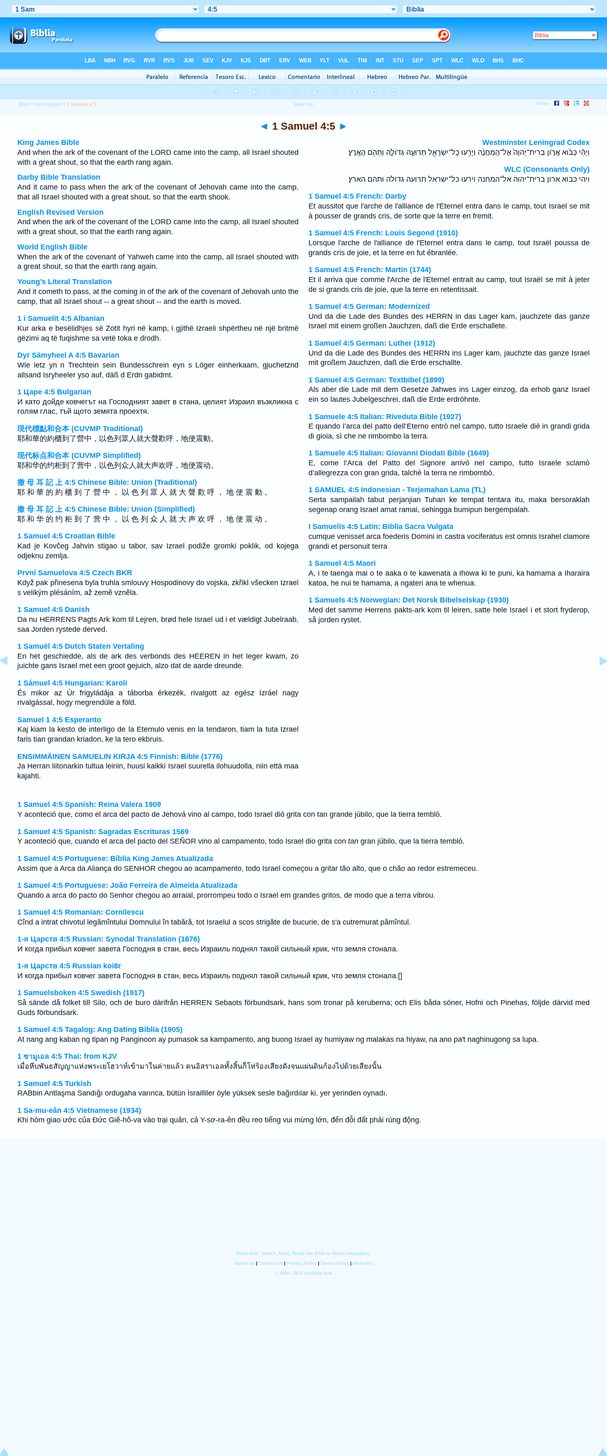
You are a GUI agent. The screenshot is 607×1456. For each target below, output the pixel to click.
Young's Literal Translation (64, 281)
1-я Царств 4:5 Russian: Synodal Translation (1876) (108, 939)
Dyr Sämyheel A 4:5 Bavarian (68, 355)
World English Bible (52, 247)
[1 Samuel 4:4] (10, 679)
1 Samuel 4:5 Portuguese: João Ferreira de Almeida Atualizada (127, 885)
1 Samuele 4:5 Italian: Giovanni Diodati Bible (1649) (398, 453)
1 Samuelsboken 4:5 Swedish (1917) (81, 993)
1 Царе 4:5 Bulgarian (54, 392)
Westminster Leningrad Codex (536, 142)
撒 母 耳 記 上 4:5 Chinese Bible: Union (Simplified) (106, 509)
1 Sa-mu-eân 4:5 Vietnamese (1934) (79, 1110)
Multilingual (48, 104)
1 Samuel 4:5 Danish (53, 609)
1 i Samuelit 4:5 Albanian (60, 318)
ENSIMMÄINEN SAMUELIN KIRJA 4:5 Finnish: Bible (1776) (120, 756)
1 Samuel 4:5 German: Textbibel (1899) (376, 380)
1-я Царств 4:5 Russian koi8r (69, 966)
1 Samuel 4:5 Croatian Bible (66, 536)
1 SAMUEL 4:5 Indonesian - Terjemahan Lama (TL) (397, 490)
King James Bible (48, 142)
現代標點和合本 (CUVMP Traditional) (80, 428)
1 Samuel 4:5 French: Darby (357, 196)
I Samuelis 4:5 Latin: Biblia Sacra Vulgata (380, 526)
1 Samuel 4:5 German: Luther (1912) (371, 343)
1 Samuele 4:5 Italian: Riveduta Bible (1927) (384, 417)
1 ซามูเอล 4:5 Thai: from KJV (67, 1056)
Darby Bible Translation (58, 177)
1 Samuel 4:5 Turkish (54, 1083)
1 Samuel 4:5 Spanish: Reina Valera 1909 (89, 804)
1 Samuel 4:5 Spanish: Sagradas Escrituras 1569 (103, 832)
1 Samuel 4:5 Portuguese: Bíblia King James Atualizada (115, 858)
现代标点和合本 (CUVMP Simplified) (79, 455)
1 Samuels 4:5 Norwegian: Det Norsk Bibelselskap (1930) (408, 600)
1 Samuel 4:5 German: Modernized (369, 306)
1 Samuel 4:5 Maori (342, 563)
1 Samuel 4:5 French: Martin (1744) (369, 270)
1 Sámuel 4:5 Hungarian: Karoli (72, 683)
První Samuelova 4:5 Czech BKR (74, 573)
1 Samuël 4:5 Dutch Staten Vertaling (80, 646)
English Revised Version (60, 212)
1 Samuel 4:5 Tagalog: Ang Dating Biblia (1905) (100, 1029)
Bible (24, 104)
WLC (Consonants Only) (547, 169)
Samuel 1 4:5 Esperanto (59, 720)
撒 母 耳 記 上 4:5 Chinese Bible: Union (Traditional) (107, 482)
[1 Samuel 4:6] (596, 679)
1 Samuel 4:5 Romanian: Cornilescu (80, 912)
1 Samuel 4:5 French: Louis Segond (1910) (383, 233)
